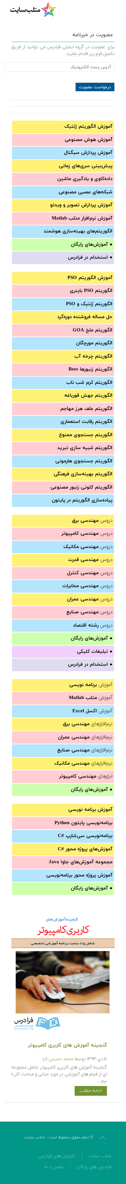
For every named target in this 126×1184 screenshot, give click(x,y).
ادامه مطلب (91, 1091)
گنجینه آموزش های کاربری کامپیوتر (67, 1045)
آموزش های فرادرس (56, 1156)
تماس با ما (54, 1167)
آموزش (90, 685)
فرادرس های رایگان (94, 1167)
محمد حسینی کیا (58, 1059)
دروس (92, 520)
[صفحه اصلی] (34, 9)
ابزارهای (85, 776)
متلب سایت (100, 1156)
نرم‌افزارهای (87, 724)
